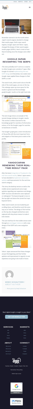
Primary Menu (29, 7)
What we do (8, 348)
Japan (24, 335)
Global (15, 1)
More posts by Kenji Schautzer (16, 288)
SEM (8, 332)
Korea (25, 338)
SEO (8, 330)
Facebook (25, 348)
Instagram (25, 353)
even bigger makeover (16, 223)
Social (8, 335)
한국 (30, 1)
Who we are (8, 346)
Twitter (24, 351)
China (24, 332)
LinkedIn (25, 346)
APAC (25, 330)
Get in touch (8, 353)
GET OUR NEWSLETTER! (16, 317)
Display (8, 338)
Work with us (8, 351)
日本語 (26, 1)
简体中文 (20, 1)
